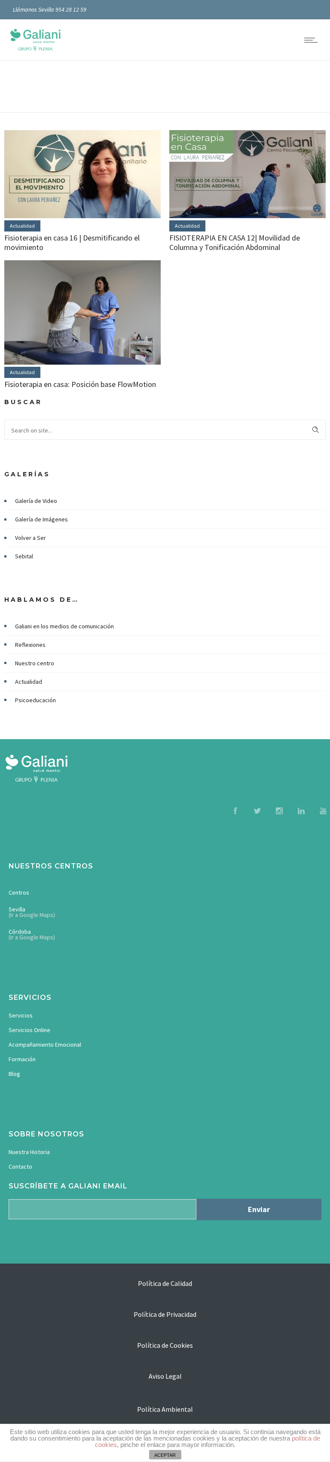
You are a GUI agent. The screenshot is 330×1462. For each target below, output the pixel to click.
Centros (19, 892)
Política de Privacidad (165, 1314)
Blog (14, 1074)
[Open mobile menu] (312, 40)
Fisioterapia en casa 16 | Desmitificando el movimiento (72, 242)
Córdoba (20, 931)
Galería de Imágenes (41, 519)
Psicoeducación (35, 700)
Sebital (24, 556)
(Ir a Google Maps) (32, 915)
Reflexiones (30, 645)
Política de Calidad (165, 1283)
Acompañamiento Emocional (45, 1044)
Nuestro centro (34, 663)
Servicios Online (29, 1030)
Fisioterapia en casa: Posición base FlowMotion (80, 384)
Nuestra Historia (29, 1152)
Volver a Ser (30, 538)
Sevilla (17, 909)
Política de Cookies (165, 1345)
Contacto (20, 1166)
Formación (22, 1059)
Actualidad (28, 681)
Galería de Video (36, 501)
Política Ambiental (165, 1409)
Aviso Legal (165, 1376)
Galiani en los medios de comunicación (64, 626)
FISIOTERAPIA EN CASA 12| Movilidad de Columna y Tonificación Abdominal (234, 242)
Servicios (21, 1015)
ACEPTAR (165, 1455)
